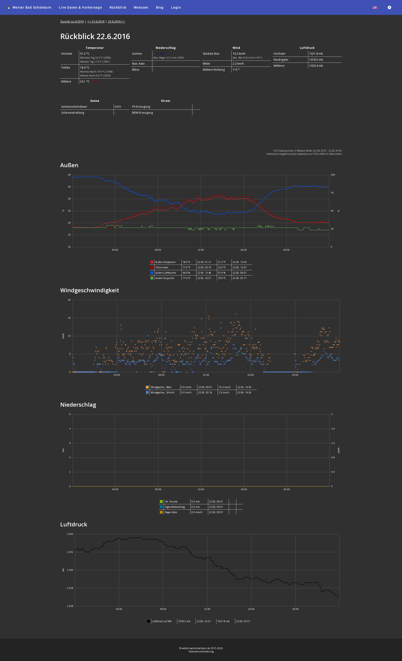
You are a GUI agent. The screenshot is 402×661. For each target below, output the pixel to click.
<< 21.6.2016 (95, 21)
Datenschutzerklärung (201, 651)
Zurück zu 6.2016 (72, 21)
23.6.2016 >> (116, 21)
